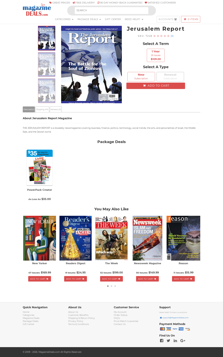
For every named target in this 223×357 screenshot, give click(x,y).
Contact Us (120, 324)
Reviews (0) (56, 109)
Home (26, 312)
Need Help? (133, 19)
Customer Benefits (78, 315)
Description (29, 109)
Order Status (120, 315)
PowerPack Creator (39, 189)
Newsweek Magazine (147, 263)
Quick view (40, 238)
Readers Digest (75, 263)
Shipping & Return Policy (81, 318)
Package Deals (88, 19)
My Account (120, 312)
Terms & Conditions (78, 324)
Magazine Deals (31, 318)
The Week (111, 263)
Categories (63, 19)
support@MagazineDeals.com (175, 318)
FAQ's (117, 318)
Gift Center (113, 19)
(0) (172, 36)
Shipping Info (42, 109)
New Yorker (39, 263)
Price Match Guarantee (126, 321)
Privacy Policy (75, 321)
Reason (183, 263)
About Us (73, 312)
